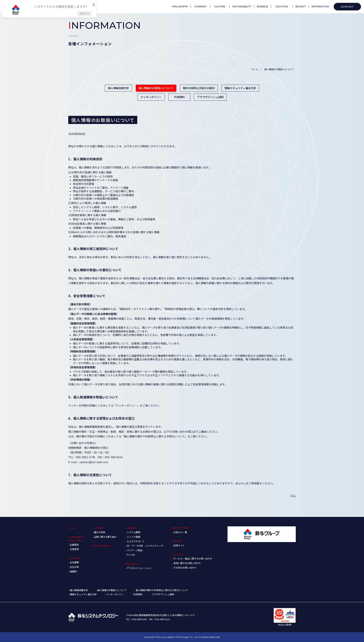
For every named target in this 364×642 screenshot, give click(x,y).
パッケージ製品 (135, 550)
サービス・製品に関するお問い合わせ (192, 558)
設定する (84, 13)
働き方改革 (99, 532)
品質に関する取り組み (105, 536)
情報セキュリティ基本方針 (240, 88)
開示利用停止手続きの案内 (199, 88)
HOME (72, 528)
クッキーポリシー (151, 97)
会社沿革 (74, 566)
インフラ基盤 (133, 536)
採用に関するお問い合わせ (187, 563)
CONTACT (178, 554)
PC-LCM (131, 554)
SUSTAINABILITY (101, 545)
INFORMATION (180, 528)
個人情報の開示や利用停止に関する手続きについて (162, 590)
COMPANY (74, 558)
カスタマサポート (136, 541)
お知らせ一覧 (180, 532)
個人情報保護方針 (118, 88)
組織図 (73, 571)
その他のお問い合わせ (184, 567)
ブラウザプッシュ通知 (210, 97)
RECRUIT (177, 541)
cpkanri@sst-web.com (93, 462)
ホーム (254, 69)
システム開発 (133, 532)
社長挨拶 (74, 549)
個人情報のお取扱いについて (156, 88)
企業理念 (74, 544)
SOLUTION (131, 563)
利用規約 (179, 97)
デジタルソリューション (139, 568)
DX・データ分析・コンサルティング (145, 545)
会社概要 (74, 562)
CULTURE (97, 528)
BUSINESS (130, 528)
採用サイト (179, 545)
